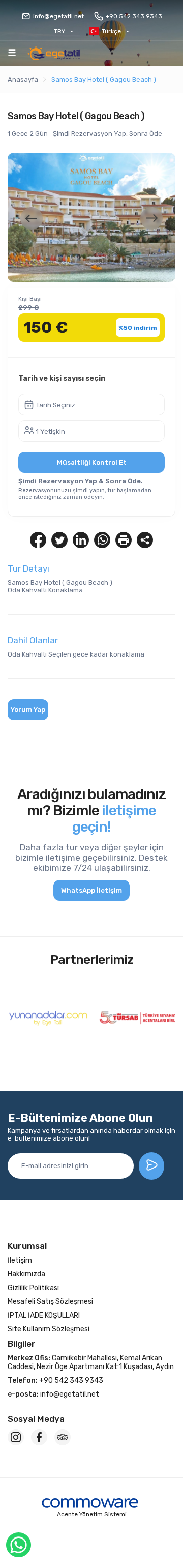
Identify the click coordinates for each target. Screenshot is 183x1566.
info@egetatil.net (58, 16)
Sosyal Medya (36, 1419)
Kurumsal (27, 1246)
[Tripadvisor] (62, 1437)
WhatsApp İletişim (91, 890)
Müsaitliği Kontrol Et (92, 462)
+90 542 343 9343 (134, 16)
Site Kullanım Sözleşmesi (48, 1329)
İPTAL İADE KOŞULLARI (44, 1315)
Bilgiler (22, 1344)
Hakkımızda (26, 1274)
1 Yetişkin (50, 431)
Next (151, 218)
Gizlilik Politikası (33, 1288)
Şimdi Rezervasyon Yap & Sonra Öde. (80, 481)
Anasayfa (23, 79)
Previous (31, 218)
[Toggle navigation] (12, 53)
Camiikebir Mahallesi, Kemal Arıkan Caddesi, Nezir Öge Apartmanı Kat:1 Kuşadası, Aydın (91, 1362)
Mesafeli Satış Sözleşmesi (50, 1301)
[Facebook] (39, 1437)
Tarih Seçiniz (55, 405)
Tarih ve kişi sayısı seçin (61, 378)
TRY (59, 31)
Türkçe (111, 31)
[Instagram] (16, 1437)
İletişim (20, 1260)
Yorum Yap (28, 710)
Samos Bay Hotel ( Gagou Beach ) (103, 79)
